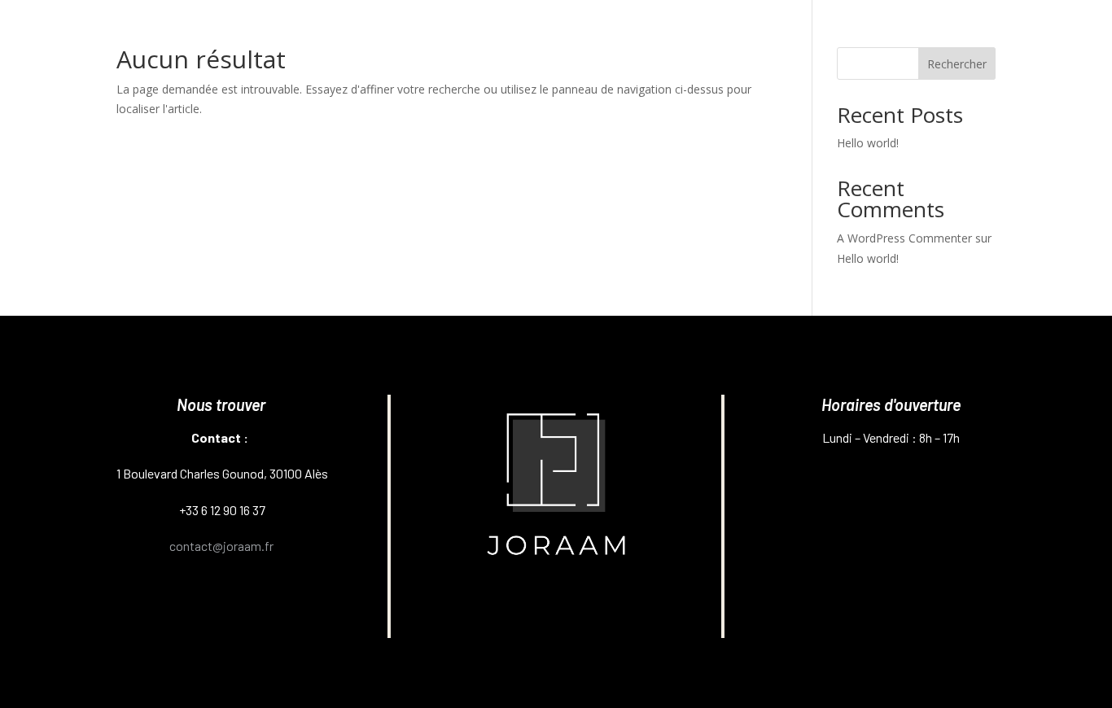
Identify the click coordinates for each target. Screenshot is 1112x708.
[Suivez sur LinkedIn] (626, 608)
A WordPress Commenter (904, 238)
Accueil (747, 41)
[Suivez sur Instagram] (486, 608)
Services (889, 41)
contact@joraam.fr (221, 545)
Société (809, 41)
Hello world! (868, 143)
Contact (972, 41)
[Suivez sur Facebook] (556, 608)
